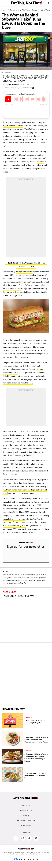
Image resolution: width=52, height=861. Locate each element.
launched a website (15, 350)
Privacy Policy (26, 810)
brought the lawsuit (24, 271)
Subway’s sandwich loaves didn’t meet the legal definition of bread (25, 489)
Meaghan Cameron (23, 88)
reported (40, 161)
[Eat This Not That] (26, 542)
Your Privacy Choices (29, 859)
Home (4, 10)
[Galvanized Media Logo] (26, 849)
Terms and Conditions (26, 820)
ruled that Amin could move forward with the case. (25, 381)
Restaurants (14, 10)
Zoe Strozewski (12, 84)
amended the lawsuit (12, 288)
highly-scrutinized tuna (13, 125)
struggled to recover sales (14, 518)
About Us (26, 805)
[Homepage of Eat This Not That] (25, 798)
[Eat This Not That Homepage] (26, 3)
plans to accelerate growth (14, 525)
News (20, 596)
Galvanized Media (20, 852)
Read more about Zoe (18, 583)
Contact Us (26, 825)
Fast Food (9, 596)
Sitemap (26, 815)
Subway (29, 596)
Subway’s (7, 122)
